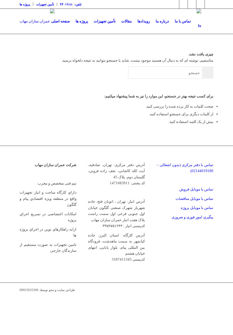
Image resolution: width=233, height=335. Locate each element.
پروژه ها (25, 4)
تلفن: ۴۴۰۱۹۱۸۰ (71, 4)
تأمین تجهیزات (45, 4)
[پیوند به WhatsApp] (209, 4)
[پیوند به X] (175, 4)
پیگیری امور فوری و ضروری (192, 217)
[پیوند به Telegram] (200, 4)
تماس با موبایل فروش (196, 189)
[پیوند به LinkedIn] (192, 4)
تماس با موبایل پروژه (197, 208)
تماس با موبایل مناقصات (194, 198)
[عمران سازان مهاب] (37, 21)
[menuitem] (26, 4)
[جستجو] (208, 21)
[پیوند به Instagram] (183, 4)
